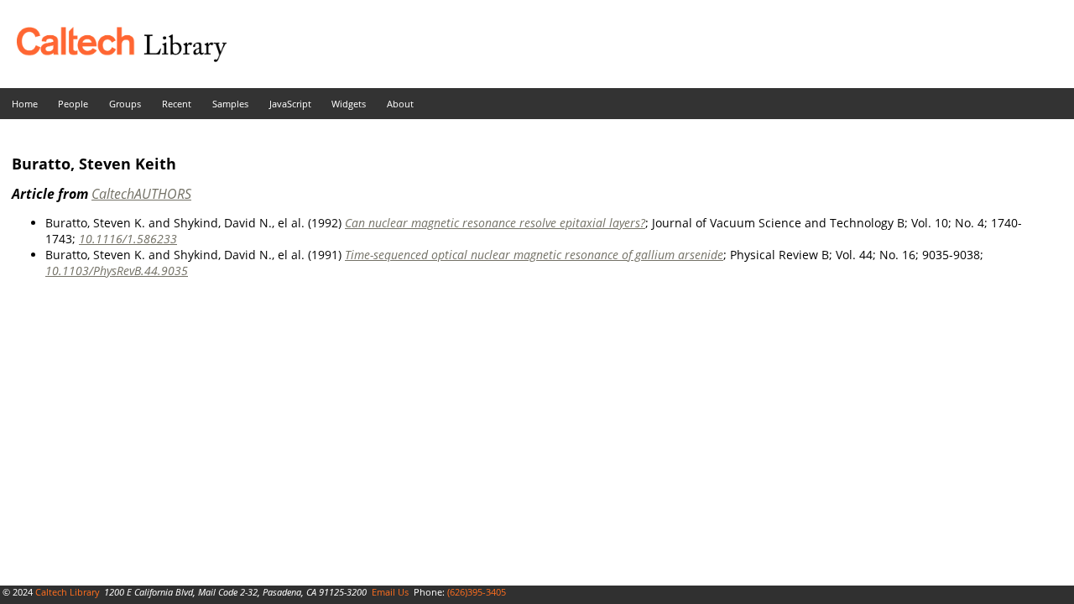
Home (25, 103)
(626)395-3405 (476, 592)
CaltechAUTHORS (141, 194)
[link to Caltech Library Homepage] (113, 57)
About (400, 103)
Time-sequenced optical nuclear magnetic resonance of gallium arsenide (534, 255)
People (73, 103)
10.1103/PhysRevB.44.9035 (116, 271)
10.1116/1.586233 (128, 239)
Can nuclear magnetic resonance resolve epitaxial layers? (495, 223)
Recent (176, 103)
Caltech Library (67, 592)
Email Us (390, 592)
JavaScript (290, 103)
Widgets (348, 103)
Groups (125, 103)
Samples (230, 103)
